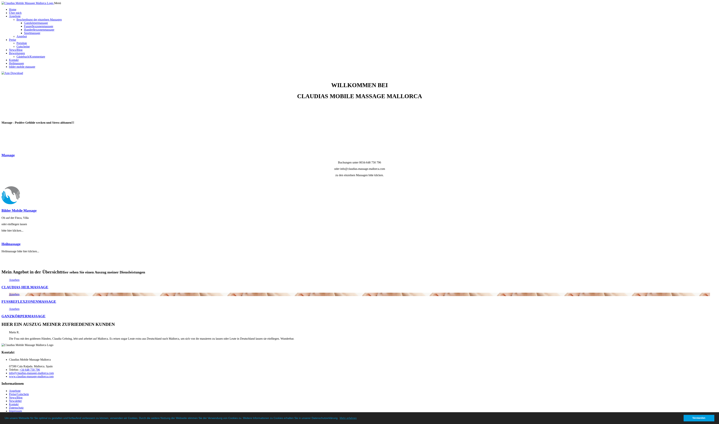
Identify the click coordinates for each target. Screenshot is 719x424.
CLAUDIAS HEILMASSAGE (24, 287)
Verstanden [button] (698, 418)
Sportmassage (32, 33)
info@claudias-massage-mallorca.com (31, 373)
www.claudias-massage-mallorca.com (31, 376)
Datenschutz (16, 407)
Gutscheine (23, 46)
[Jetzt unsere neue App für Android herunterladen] (12, 73)
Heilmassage (16, 63)
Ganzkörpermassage (36, 23)
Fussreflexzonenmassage (38, 26)
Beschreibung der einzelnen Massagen (39, 19)
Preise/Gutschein (19, 394)
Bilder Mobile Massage (19, 210)
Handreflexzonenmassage (39, 29)
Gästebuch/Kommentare (30, 56)
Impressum (15, 411)
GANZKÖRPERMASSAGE (23, 316)
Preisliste (21, 43)
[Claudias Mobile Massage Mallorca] (27, 3)
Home (12, 9)
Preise (12, 39)
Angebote (15, 16)
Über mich (15, 12)
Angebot (21, 36)
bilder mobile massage (22, 66)
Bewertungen (17, 53)
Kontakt (14, 60)
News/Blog (15, 49)
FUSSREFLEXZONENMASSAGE (28, 302)
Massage (8, 155)
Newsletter (15, 400)
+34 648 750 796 (29, 369)
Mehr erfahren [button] (348, 418)
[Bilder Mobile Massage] (10, 203)
